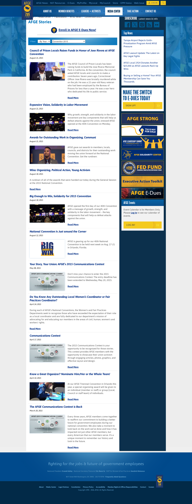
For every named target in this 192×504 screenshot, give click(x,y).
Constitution (75, 487)
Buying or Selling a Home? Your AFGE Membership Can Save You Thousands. (142, 78)
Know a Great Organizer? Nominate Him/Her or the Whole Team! (70, 374)
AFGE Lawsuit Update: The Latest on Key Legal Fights (141, 54)
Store (115, 3)
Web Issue (139, 3)
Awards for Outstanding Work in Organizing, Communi (63, 137)
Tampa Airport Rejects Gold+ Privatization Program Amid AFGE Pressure (140, 43)
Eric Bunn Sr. (100, 471)
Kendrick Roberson (138, 471)
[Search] (163, 3)
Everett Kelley (67, 471)
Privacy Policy (88, 487)
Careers (151, 487)
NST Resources (57, 3)
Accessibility (100, 487)
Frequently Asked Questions (115, 477)
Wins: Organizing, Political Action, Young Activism (60, 170)
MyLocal (93, 3)
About (41, 487)
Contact (143, 487)
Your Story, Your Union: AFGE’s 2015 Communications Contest (67, 264)
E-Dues (71, 3)
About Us (47, 11)
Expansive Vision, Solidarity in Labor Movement (59, 104)
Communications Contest (45, 335)
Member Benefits (66, 11)
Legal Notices (63, 487)
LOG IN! (130, 224)
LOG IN (154, 3)
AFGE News (42, 3)
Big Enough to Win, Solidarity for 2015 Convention (60, 196)
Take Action (132, 11)
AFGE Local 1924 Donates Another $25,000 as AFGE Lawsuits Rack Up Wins (141, 65)
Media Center (114, 11)
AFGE (159, 481)
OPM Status (126, 3)
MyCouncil (105, 3)
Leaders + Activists (91, 11)
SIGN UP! (131, 105)
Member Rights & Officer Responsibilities (123, 487)
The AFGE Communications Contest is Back (56, 406)
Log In (134, 212)
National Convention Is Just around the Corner (58, 231)
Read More (73, 97)
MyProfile (82, 3)
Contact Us (150, 11)
